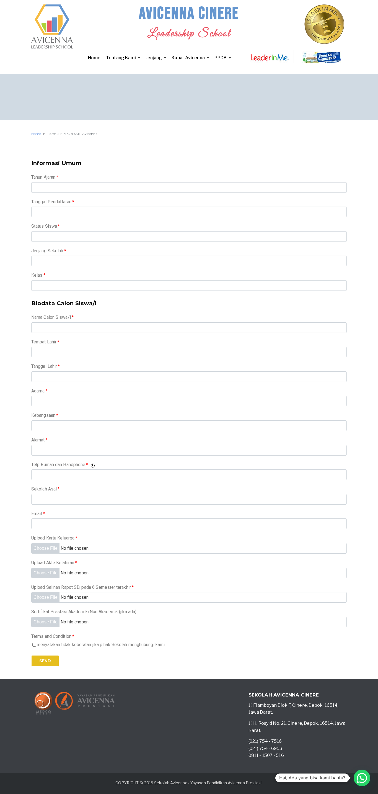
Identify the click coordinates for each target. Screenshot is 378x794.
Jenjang (154, 57)
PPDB (220, 57)
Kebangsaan (44, 415)
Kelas (38, 275)
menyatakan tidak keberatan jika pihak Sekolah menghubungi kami (101, 644)
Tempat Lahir (45, 342)
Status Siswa (45, 226)
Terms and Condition (52, 636)
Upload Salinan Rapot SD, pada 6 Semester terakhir (82, 587)
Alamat (39, 440)
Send (45, 660)
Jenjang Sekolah (48, 250)
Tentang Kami (121, 57)
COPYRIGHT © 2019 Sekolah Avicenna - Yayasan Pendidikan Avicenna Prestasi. (188, 782)
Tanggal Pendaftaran (52, 201)
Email (38, 513)
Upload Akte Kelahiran (54, 562)
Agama (39, 391)
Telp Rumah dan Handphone (59, 464)
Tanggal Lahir (45, 366)
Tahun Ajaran (44, 177)
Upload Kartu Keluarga (54, 538)
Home (94, 57)
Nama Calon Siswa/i (52, 317)
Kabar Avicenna (188, 57)
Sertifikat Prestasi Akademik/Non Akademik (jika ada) (83, 611)
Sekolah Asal (45, 489)
